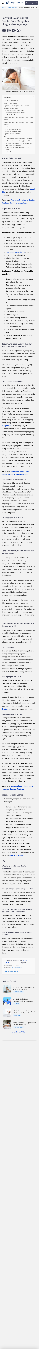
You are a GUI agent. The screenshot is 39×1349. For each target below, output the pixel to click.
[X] (14, 30)
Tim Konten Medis (16, 968)
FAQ (5, 136)
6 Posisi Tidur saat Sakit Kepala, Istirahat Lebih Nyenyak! (24, 1012)
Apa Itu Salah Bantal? (11, 101)
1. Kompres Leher (11, 127)
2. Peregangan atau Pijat (13, 129)
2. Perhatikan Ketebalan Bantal (15, 113)
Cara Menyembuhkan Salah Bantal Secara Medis (18, 118)
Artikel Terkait (10, 152)
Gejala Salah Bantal (10, 103)
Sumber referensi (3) (11, 971)
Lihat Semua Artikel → (19, 1032)
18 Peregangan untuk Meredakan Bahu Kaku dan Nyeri (24, 988)
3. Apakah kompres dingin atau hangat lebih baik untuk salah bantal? (19, 144)
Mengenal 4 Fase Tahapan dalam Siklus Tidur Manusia (24, 1024)
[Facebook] (18, 30)
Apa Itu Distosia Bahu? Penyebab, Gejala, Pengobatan (23, 1000)
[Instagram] (9, 30)
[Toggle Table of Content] (30, 97)
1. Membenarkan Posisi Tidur (15, 110)
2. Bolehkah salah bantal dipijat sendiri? (18, 141)
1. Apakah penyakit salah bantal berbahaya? (19, 139)
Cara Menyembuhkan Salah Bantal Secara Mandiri (18, 123)
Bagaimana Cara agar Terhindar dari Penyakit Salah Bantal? (16, 107)
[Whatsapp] (4, 30)
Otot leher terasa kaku (15, 252)
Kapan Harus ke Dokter (12, 134)
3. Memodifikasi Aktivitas (13, 131)
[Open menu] (3, 3)
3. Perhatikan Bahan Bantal (14, 115)
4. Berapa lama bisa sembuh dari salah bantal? (17, 149)
